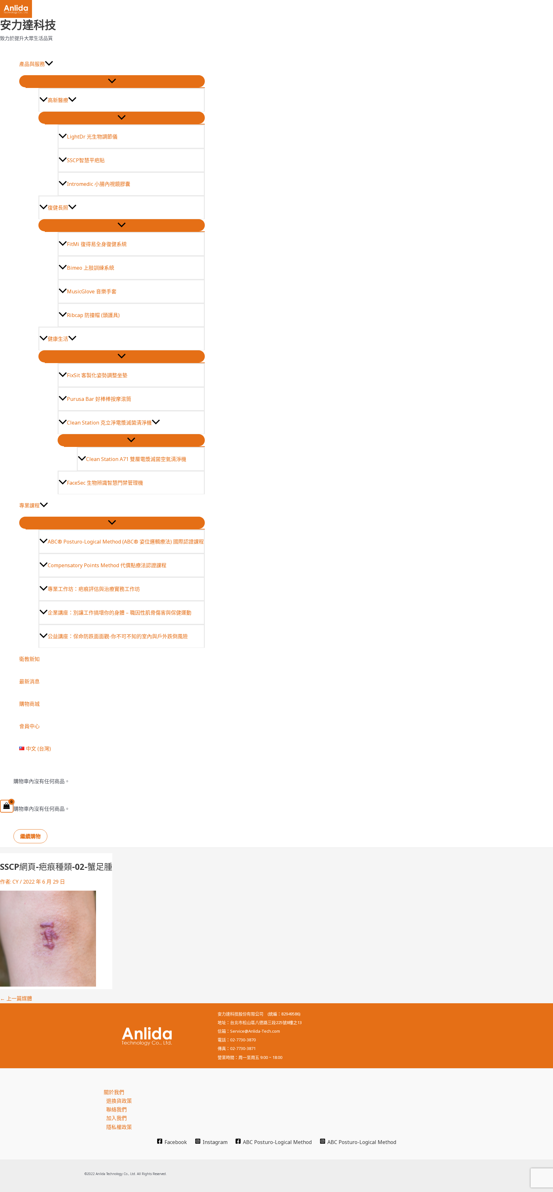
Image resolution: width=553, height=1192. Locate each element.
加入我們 (116, 1118)
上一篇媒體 (16, 998)
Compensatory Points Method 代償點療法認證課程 (107, 565)
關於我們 (114, 1092)
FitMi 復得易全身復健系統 (97, 244)
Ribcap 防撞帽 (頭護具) (93, 315)
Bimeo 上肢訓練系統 (90, 267)
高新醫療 (58, 100)
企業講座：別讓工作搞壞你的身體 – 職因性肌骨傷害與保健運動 (119, 612)
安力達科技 (28, 24)
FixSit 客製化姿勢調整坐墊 (97, 375)
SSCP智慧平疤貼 (86, 160)
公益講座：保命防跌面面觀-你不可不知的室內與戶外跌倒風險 (118, 636)
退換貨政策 (119, 1100)
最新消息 (29, 681)
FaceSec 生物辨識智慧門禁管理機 (105, 482)
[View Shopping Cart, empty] (6, 806)
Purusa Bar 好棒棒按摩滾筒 (99, 398)
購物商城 (29, 703)
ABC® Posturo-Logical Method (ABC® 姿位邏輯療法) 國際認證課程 (126, 541)
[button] (49, 64)
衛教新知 (29, 659)
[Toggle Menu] (112, 81)
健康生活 (58, 338)
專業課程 (29, 505)
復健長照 (58, 207)
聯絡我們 (116, 1109)
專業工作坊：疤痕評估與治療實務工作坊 (94, 588)
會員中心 (29, 726)
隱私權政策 (119, 1127)
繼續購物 (30, 836)
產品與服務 (32, 64)
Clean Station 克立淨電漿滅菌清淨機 (109, 422)
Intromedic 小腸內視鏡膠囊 (98, 183)
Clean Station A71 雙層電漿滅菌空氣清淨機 (136, 459)
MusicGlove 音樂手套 (91, 291)
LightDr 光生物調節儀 (92, 136)
